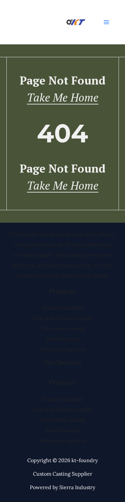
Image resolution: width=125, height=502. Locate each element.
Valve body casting (63, 328)
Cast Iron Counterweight (62, 318)
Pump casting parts (62, 349)
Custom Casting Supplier (62, 474)
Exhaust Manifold (62, 308)
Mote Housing (62, 339)
